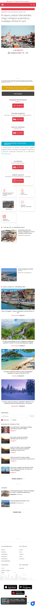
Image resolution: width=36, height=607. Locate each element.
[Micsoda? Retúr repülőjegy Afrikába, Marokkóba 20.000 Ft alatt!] (5, 433)
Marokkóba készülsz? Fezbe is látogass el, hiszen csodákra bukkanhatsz (26, 231)
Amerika (21, 554)
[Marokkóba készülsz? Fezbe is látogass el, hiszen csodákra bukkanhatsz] (9, 242)
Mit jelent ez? (6, 153)
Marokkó (21, 235)
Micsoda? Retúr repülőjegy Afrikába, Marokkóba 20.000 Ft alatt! (21, 427)
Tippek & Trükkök (5, 570)
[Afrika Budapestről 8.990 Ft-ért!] (9, 281)
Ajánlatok (10, 1)
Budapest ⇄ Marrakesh (18, 100)
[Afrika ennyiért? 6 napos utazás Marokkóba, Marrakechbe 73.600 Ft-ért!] (5, 463)
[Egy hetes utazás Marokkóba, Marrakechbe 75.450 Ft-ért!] (5, 443)
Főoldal (3, 549)
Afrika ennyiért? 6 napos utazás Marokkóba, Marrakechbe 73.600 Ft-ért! (22, 458)
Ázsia (20, 552)
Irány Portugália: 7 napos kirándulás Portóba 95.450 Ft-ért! (18, 311)
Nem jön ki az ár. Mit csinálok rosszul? (23, 185)
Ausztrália (21, 558)
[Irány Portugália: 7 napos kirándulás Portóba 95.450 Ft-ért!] (18, 309)
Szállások (17, 1)
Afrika (20, 556)
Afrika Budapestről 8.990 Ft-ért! (19, 501)
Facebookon (7, 82)
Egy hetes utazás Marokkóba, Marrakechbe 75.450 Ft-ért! (19, 437)
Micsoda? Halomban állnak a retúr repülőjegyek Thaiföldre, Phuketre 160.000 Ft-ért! (18, 372)
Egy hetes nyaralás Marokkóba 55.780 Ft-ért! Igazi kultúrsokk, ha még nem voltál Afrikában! (21, 469)
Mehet (32, 416)
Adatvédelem (4, 554)
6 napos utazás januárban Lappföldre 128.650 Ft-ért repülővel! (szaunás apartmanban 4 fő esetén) (18, 402)
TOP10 (3, 572)
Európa (21, 549)
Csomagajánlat (25, 1)
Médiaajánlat (4, 558)
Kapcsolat (21, 568)
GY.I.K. (2, 568)
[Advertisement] (18, 67)
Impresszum (4, 556)
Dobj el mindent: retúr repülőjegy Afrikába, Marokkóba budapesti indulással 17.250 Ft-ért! (20, 449)
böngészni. (25, 88)
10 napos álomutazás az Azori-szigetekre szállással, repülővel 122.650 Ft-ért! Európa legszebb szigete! (18, 342)
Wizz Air (20, 272)
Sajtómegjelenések (5, 561)
